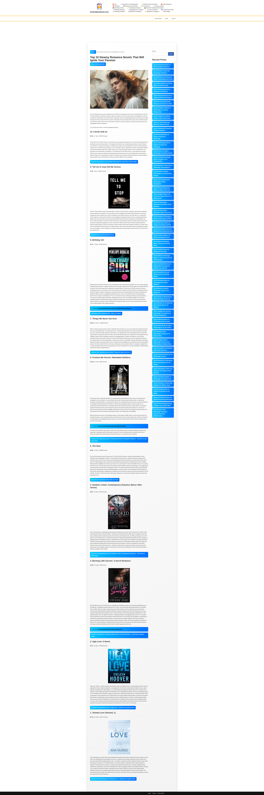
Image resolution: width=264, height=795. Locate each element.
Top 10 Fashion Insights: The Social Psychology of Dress (162, 236)
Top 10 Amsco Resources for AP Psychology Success (163, 355)
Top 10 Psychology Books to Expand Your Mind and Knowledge (162, 145)
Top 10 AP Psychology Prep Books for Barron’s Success (162, 189)
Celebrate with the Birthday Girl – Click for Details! (106, 313)
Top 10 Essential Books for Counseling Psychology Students (161, 282)
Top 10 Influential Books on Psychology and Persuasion (162, 320)
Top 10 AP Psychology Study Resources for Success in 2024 (163, 102)
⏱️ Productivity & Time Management (129, 4)
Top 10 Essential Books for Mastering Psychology (161, 250)
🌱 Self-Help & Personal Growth (149, 4)
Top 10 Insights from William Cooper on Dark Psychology (162, 117)
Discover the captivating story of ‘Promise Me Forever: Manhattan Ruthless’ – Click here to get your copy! (119, 439)
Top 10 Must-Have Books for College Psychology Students (162, 224)
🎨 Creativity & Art (145, 6)
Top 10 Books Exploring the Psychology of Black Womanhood (162, 182)
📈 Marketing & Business (119, 9)
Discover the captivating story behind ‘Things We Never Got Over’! (111, 352)
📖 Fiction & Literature (152, 9)
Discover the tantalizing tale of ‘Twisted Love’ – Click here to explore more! (113, 778)
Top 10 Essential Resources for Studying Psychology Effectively (163, 230)
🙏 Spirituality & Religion (119, 11)
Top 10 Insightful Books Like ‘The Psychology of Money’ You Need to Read (163, 196)
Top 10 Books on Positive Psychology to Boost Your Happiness (161, 290)
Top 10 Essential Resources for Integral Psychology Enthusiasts (163, 398)
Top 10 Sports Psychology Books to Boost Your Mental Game (162, 243)
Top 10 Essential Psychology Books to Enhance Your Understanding (162, 159)
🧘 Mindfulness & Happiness (152, 11)
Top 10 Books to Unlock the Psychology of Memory (162, 72)
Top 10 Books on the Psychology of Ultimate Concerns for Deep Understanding (160, 413)
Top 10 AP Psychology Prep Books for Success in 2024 (162, 123)
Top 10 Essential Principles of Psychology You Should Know (162, 378)
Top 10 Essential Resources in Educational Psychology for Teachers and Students (162, 266)
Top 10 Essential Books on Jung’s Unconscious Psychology (161, 136)
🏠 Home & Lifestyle (159, 6)
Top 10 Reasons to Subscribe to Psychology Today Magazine (163, 166)
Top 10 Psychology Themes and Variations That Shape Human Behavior (163, 370)
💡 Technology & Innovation (134, 7)
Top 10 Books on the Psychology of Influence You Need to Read (162, 334)
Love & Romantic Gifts (98, 64)
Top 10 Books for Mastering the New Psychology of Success (163, 298)
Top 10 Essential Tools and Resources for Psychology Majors (161, 274)
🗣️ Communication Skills (167, 9)
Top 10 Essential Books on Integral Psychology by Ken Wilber (162, 391)
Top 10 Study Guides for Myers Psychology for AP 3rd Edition (163, 326)
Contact (173, 18)
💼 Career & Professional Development (154, 7)
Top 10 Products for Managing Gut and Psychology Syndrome (163, 217)
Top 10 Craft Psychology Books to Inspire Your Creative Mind (163, 404)
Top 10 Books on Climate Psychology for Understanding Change (163, 173)
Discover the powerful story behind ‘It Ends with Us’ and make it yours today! (114, 161)
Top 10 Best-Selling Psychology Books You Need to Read (163, 84)
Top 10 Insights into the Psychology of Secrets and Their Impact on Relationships (162, 342)
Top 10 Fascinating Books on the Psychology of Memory (162, 66)
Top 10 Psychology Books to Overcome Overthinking (162, 90)
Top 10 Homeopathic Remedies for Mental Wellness (163, 129)
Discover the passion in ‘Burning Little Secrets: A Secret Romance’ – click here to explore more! (117, 635)
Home (93, 52)
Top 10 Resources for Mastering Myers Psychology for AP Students (163, 305)
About (166, 18)
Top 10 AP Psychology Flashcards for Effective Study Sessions (162, 204)
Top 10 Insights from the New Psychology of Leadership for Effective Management (162, 313)
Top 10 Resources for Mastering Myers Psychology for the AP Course (163, 362)
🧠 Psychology (166, 11)
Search (154, 51)
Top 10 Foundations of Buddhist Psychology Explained (163, 349)
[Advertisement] (132, 31)
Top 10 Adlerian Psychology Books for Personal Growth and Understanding (163, 257)
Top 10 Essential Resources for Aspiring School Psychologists (163, 96)
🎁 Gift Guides (116, 6)
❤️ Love (115, 4)
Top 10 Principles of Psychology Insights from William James (163, 384)
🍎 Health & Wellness (166, 4)
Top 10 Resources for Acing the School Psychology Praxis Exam (163, 78)
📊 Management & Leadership (135, 9)
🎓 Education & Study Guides (130, 6)
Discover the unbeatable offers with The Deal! (104, 479)
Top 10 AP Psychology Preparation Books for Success (163, 211)
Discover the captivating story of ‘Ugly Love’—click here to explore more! (112, 707)
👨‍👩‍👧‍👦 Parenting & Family (118, 7)
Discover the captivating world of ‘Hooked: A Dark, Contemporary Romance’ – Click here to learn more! (118, 554)
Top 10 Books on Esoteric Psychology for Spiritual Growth (163, 152)
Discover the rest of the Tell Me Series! (102, 235)
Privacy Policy (158, 18)
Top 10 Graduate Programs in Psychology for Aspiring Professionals (162, 110)
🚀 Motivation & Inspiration (134, 11)
